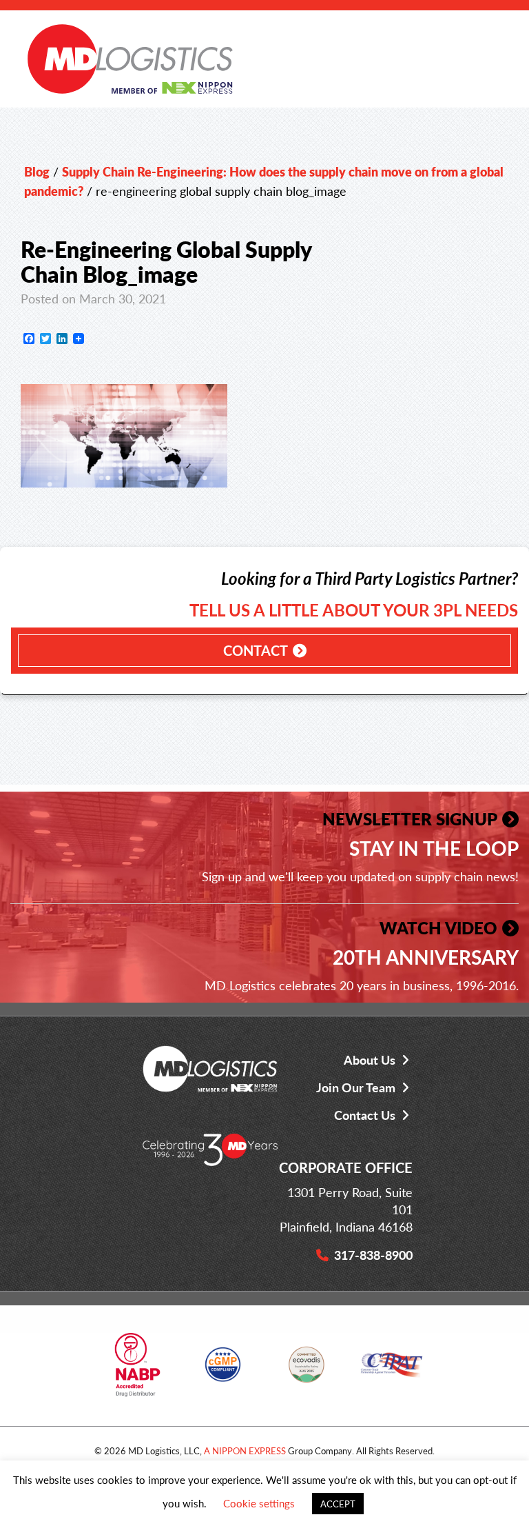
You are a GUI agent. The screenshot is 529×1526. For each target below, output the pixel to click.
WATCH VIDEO (438, 927)
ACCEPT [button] (337, 1503)
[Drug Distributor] (137, 1369)
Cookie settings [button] (259, 1503)
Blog (37, 171)
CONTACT (255, 650)
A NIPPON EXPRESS (245, 1450)
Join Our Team (355, 1087)
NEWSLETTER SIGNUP (409, 818)
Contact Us (364, 1114)
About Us (369, 1059)
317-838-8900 (373, 1254)
